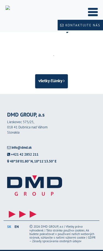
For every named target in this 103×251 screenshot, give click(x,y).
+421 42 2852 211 (24, 155)
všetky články (50, 80)
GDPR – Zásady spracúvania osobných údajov (62, 239)
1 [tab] (53, 55)
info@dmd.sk (21, 148)
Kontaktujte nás (82, 25)
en (17, 226)
